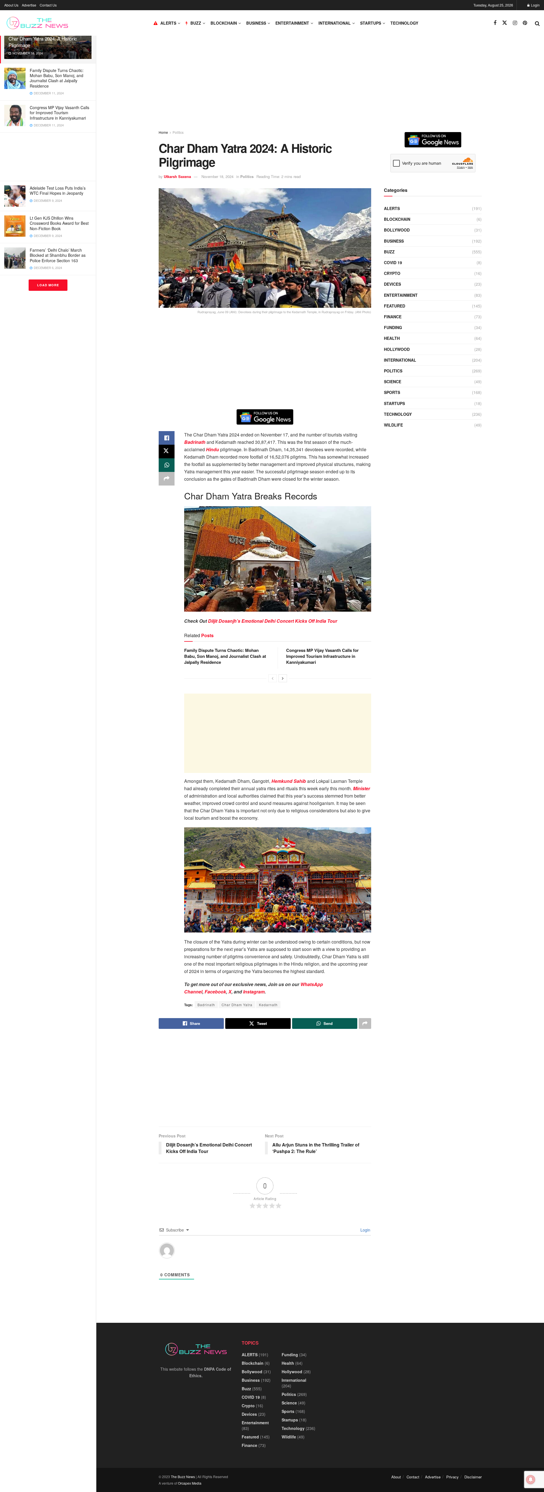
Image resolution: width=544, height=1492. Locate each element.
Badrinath (194, 442)
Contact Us (48, 5)
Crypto (392, 273)
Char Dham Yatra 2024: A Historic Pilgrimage (42, 41)
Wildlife (393, 425)
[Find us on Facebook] (495, 23)
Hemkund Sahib (288, 781)
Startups (370, 23)
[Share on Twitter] (167, 451)
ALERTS (168, 23)
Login (535, 5)
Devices (392, 284)
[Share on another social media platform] (167, 479)
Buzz (389, 252)
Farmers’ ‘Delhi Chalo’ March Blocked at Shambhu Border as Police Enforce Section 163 (58, 255)
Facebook (215, 991)
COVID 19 (393, 262)
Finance (392, 316)
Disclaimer (473, 1477)
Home (163, 132)
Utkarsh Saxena (177, 176)
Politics (178, 132)
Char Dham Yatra (237, 1004)
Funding (393, 327)
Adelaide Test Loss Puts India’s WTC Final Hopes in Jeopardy (58, 190)
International (334, 23)
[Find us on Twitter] (504, 23)
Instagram (254, 991)
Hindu (212, 449)
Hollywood (397, 349)
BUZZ (195, 23)
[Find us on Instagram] (515, 23)
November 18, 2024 (217, 176)
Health (392, 338)
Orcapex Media (189, 1483)
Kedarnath (268, 1004)
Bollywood (397, 230)
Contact (413, 1477)
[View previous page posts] (272, 678)
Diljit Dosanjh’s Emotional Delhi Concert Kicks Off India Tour (272, 621)
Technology (404, 23)
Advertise (29, 5)
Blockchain (224, 23)
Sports (392, 392)
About (396, 1477)
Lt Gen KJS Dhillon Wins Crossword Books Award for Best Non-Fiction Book (59, 223)
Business (256, 23)
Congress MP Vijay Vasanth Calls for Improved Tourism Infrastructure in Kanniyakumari (59, 112)
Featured (394, 306)
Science (392, 381)
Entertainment (292, 23)
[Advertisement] (48, 157)
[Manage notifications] (530, 1479)
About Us (11, 5)
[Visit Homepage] (37, 23)
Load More (48, 285)
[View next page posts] (283, 678)
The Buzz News (183, 1476)
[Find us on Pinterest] (525, 23)
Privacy (452, 1477)
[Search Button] (537, 23)
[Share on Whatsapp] (167, 465)
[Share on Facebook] (167, 438)
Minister (361, 788)
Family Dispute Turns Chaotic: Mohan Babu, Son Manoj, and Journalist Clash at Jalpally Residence (57, 78)
